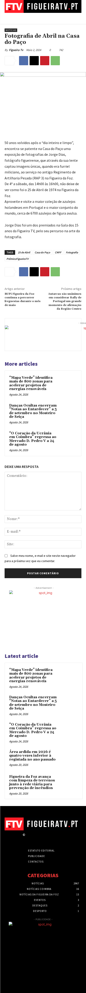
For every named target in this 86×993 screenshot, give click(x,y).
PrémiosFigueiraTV (17, 258)
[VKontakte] (52, 839)
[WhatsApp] (55, 60)
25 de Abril (24, 252)
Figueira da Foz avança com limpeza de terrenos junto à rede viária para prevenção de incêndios (32, 782)
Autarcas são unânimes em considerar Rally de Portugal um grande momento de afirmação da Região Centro (64, 301)
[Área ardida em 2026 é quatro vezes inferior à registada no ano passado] (69, 758)
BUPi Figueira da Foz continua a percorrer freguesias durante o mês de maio (23, 299)
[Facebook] (23, 60)
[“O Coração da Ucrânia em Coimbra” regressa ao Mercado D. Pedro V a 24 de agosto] (68, 439)
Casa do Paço (42, 252)
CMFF (58, 252)
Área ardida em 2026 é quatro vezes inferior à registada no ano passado (32, 756)
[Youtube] (60, 839)
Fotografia (72, 252)
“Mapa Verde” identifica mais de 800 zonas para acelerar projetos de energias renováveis (31, 383)
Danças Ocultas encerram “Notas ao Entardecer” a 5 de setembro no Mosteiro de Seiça (33, 411)
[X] (34, 60)
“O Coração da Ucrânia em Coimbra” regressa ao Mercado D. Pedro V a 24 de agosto (32, 439)
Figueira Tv (16, 50)
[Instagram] (36, 839)
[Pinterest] (44, 60)
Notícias (11, 30)
